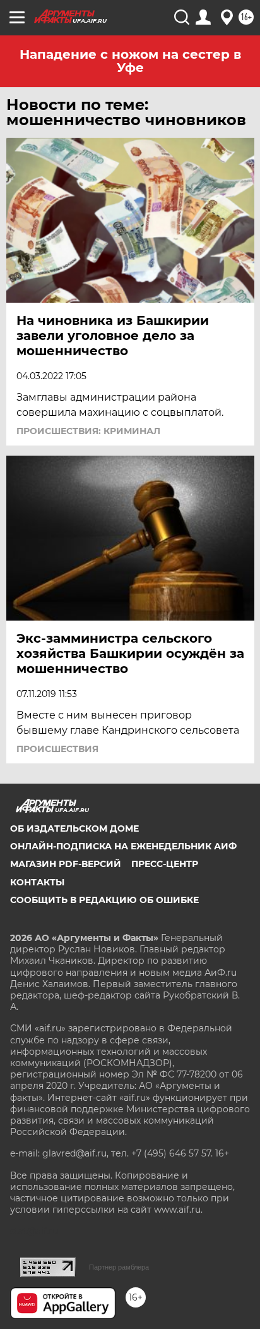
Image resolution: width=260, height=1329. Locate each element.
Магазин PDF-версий (65, 864)
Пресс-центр (164, 864)
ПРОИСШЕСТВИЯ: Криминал (88, 431)
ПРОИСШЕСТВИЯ (57, 748)
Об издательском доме (74, 828)
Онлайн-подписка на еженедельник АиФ (123, 846)
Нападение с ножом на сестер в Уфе (130, 61)
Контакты (37, 882)
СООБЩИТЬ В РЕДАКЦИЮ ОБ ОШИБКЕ (104, 900)
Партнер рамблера (119, 1267)
